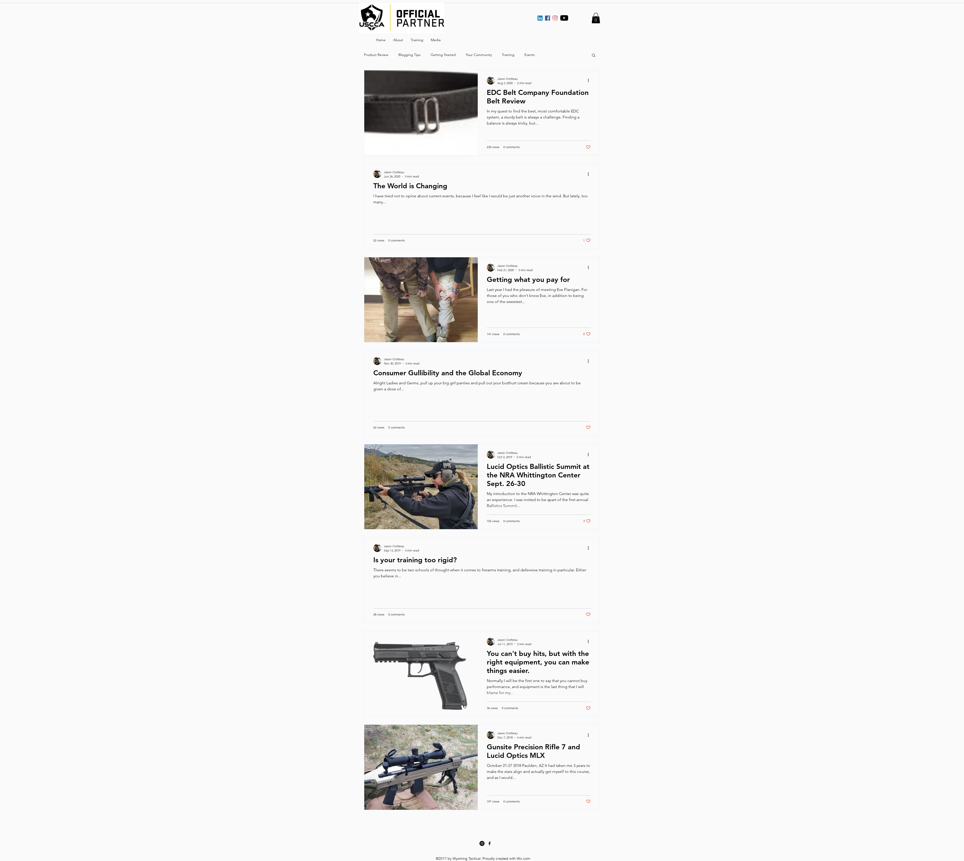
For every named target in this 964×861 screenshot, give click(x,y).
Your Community (479, 54)
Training (508, 54)
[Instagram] (555, 18)
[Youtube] (564, 18)
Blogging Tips (409, 54)
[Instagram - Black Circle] (482, 843)
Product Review (376, 54)
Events (529, 54)
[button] (595, 18)
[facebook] (489, 843)
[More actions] (590, 81)
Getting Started (443, 54)
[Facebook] (547, 18)
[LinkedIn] (540, 18)
